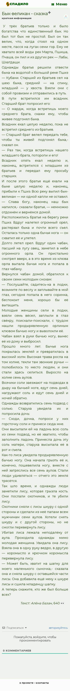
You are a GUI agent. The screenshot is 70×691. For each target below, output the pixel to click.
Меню (61, 4)
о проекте (26, 682)
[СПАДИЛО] (17, 4)
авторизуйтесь (58, 627)
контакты (42, 682)
